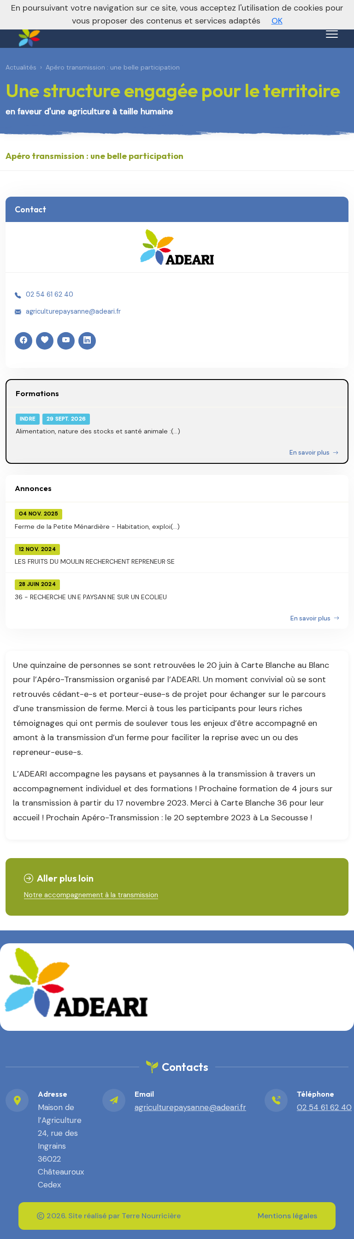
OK (277, 20)
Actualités (21, 67)
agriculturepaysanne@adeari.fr (73, 311)
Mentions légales (287, 1216)
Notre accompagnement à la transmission (91, 895)
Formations (37, 393)
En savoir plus (310, 452)
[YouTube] (66, 341)
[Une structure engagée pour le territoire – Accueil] (28, 32)
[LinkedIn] (87, 341)
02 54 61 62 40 (49, 294)
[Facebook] (23, 341)
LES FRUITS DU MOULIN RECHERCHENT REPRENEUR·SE (95, 561)
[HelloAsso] (44, 341)
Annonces (33, 488)
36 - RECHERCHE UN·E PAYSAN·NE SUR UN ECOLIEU (91, 597)
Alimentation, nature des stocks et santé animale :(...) (98, 431)
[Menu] (332, 34)
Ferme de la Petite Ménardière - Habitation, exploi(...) (97, 526)
